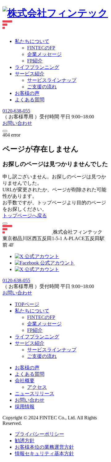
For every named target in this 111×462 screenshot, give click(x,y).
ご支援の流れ (42, 86)
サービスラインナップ (51, 80)
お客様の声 (27, 93)
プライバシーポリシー (39, 434)
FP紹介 (35, 330)
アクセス (37, 387)
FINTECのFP (41, 317)
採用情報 (25, 406)
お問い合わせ (17, 123)
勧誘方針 (25, 440)
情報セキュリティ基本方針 (44, 453)
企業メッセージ (44, 323)
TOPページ (27, 304)
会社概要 (25, 380)
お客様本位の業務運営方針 (44, 447)
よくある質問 (29, 99)
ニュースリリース (34, 393)
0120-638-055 (16, 110)
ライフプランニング (37, 67)
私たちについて (32, 41)
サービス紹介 (29, 73)
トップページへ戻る (24, 215)
